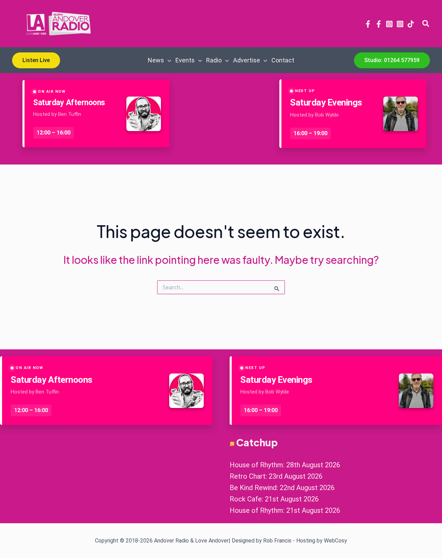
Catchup (257, 442)
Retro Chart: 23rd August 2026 (276, 476)
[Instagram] (389, 24)
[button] (426, 24)
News (156, 60)
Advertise (246, 60)
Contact (282, 60)
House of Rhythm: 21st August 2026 (285, 510)
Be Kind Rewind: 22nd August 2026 (282, 488)
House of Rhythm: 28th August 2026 (285, 465)
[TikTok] (410, 24)
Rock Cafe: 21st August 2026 (274, 499)
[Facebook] (368, 24)
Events (185, 60)
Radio (214, 60)
